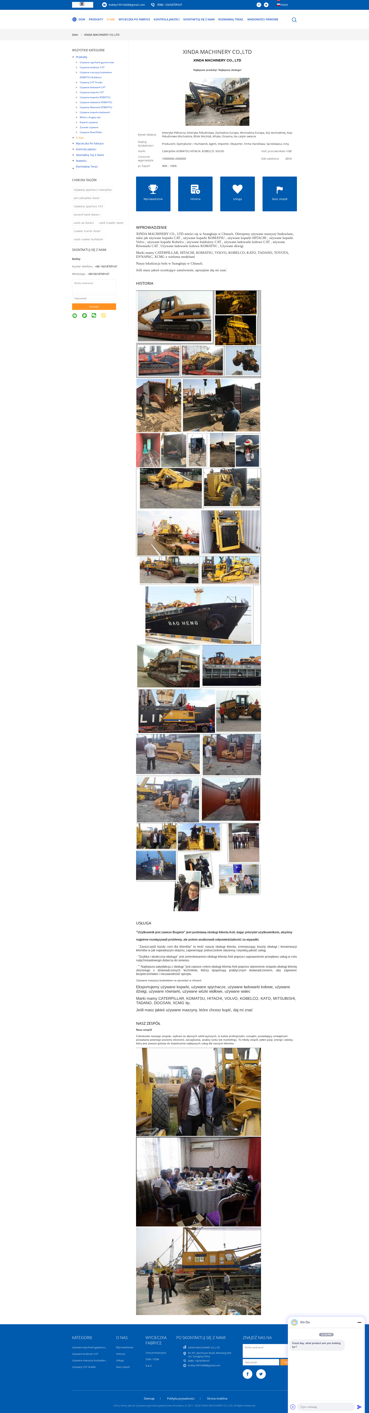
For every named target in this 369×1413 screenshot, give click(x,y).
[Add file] (293, 1407)
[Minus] (359, 1322)
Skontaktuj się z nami (199, 19)
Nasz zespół (123, 1367)
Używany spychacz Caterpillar (93, 190)
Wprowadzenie (124, 1347)
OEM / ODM (152, 1359)
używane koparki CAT (164, 238)
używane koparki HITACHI (247, 238)
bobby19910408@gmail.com (127, 5)
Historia (120, 1354)
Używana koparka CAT (92, 92)
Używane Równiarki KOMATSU (96, 107)
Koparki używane (89, 122)
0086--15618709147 (169, 5)
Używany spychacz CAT (88, 206)
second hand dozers (87, 214)
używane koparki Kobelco (165, 242)
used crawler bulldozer (88, 239)
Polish (284, 5)
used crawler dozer (111, 223)
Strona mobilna (217, 1398)
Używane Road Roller (91, 132)
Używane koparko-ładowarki (95, 112)
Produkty (96, 19)
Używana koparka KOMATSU (95, 97)
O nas (111, 19)
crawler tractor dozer (87, 231)
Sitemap (149, 1398)
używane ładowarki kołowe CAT (247, 242)
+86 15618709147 (106, 266)
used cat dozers (84, 223)
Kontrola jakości (167, 19)
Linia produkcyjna (155, 1352)
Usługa (120, 1360)
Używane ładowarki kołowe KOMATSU (188, 246)
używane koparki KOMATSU (204, 238)
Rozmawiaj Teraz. (231, 19)
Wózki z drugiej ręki (90, 117)
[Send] (359, 1407)
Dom (82, 19)
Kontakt (94, 306)
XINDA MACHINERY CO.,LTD (101, 35)
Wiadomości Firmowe (262, 19)
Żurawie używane (89, 127)
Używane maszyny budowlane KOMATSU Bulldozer (96, 75)
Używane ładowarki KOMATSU (96, 102)
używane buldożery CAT (204, 242)
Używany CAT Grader (91, 82)
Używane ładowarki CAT (93, 87)
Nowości (81, 161)
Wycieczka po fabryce (134, 19)
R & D (148, 1365)
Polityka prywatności (180, 1398)
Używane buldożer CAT (92, 67)
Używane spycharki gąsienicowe (97, 62)
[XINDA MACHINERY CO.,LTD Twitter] (267, 5)
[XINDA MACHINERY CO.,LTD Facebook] (259, 5)
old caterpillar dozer (87, 198)
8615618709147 (99, 274)
